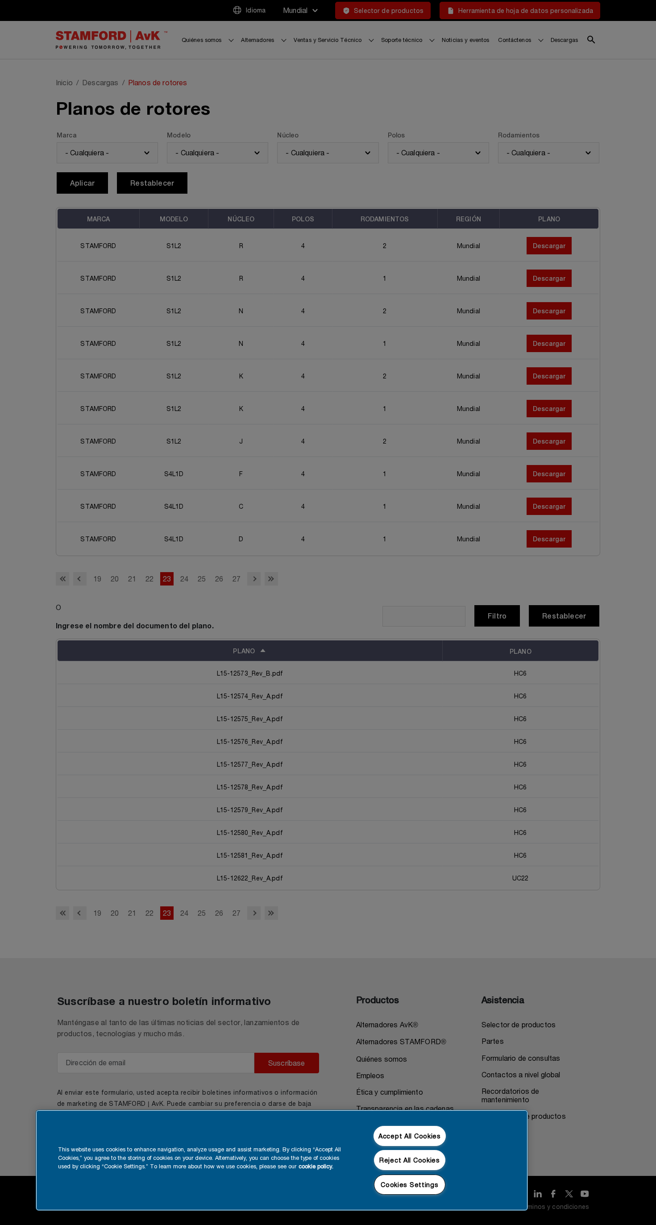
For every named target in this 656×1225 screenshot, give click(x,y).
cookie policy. (316, 1166)
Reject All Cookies (409, 1160)
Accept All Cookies (409, 1136)
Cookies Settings (410, 1184)
